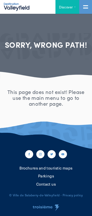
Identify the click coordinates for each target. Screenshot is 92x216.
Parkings (46, 176)
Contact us (46, 184)
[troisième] (46, 208)
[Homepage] (16, 6)
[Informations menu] (85, 7)
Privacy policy (73, 195)
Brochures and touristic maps (46, 168)
